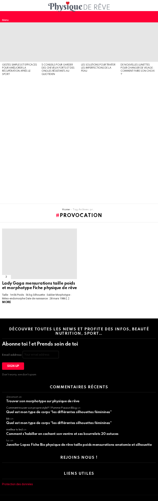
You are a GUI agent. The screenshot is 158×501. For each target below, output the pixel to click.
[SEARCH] (152, 16)
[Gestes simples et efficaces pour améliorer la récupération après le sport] (20, 42)
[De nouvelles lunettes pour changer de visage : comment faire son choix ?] (138, 42)
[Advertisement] (20, 140)
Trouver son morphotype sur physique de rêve (42, 401)
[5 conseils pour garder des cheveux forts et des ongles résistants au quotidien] (59, 42)
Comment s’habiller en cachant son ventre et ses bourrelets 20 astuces (62, 434)
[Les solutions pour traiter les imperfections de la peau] (98, 42)
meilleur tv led (14, 429)
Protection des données (17, 484)
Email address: (12, 355)
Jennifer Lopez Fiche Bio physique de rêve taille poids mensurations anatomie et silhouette (79, 445)
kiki (8, 418)
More (6, 302)
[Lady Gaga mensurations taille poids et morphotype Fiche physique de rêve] (39, 254)
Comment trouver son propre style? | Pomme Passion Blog (41, 408)
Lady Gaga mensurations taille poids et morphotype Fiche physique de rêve (39, 286)
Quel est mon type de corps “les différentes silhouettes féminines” (59, 412)
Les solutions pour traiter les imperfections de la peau (98, 68)
